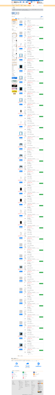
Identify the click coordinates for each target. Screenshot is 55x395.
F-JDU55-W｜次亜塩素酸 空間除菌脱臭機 (30, 78)
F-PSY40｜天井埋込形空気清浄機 (29, 167)
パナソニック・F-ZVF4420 (29, 288)
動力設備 (13, 67)
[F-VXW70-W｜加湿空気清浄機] (21, 211)
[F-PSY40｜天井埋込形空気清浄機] (21, 167)
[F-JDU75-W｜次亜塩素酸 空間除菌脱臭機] (21, 100)
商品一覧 (13, 5)
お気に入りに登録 (21, 83)
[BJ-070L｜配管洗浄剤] (20, 33)
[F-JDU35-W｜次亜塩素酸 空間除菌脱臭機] (21, 55)
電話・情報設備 (13, 70)
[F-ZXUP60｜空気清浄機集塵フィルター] (20, 322)
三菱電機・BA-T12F (28, 21)
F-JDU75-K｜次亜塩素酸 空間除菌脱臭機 (30, 89)
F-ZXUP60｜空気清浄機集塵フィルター (30, 323)
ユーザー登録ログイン (40, 5)
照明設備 (13, 69)
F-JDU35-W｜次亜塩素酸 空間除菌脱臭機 (30, 56)
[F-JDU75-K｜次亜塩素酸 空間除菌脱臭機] (21, 89)
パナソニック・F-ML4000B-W (29, 121)
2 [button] (29, 354)
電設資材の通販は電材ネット (28, 394)
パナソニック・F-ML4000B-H (29, 110)
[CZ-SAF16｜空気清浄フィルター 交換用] (21, 44)
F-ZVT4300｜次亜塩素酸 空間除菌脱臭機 (30, 301)
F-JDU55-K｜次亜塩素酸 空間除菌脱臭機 (30, 67)
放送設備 (13, 71)
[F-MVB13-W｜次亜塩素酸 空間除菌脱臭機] (21, 133)
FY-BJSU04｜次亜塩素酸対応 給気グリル (30, 334)
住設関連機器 (28, 20)
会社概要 (35, 0)
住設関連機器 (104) (14, 21)
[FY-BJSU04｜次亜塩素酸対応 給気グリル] (21, 334)
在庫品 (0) (13, 29)
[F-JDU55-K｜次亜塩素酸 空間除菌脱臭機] (21, 66)
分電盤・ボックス (20, 385)
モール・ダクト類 (20, 383)
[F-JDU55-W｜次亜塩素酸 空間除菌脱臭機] (21, 77)
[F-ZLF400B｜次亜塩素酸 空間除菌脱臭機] (20, 244)
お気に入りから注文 (29, 5)
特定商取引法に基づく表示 (27, 384)
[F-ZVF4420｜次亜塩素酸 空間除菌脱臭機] (20, 289)
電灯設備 (13, 68)
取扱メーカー (17, 5)
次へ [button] (32, 354)
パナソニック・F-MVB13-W (29, 132)
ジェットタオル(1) (13, 14)
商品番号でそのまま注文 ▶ (14, 63)
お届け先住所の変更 (13, 384)
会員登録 (37, 0)
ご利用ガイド (30, 0)
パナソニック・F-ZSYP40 (29, 266)
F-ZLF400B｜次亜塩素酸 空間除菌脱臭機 (30, 245)
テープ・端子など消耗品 (21, 387)
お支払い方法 (33, 0)
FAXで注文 (21, 5)
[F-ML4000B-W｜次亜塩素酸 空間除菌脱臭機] (21, 122)
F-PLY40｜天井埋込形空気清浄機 (29, 145)
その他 (30, 20)
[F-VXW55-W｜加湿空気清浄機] (21, 178)
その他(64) (18, 14)
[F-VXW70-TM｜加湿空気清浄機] (21, 200)
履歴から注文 (25, 5)
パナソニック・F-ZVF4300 (29, 277)
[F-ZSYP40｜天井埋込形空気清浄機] (21, 267)
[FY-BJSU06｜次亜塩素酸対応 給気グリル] (21, 345)
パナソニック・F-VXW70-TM (29, 199)
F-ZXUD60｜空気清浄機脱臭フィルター (30, 312)
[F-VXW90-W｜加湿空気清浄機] (21, 233)
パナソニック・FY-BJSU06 (29, 344)
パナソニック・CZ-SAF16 (29, 43)
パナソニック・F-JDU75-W (29, 99)
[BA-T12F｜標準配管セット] (20, 22)
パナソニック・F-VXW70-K (29, 188)
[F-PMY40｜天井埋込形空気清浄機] (21, 155)
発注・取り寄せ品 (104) (14, 30)
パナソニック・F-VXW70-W (29, 210)
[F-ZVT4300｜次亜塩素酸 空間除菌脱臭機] (20, 300)
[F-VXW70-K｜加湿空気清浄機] (21, 189)
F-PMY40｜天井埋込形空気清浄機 (30, 156)
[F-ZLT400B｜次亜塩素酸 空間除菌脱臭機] (20, 255)
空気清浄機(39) (15, 14)
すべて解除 (16, 18)
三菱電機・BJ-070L (28, 32)
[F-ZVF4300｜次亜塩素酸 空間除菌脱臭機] (20, 278)
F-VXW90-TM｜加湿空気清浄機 (29, 223)
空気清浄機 (30, 42)
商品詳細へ (21, 24)
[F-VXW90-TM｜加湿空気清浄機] (21, 222)
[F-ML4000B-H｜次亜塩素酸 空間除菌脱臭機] (21, 111)
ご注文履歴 (13, 382)
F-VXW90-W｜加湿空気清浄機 (29, 234)
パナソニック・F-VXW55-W (29, 177)
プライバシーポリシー (26, 385)
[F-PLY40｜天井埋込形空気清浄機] (21, 144)
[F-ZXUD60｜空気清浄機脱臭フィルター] (20, 311)
